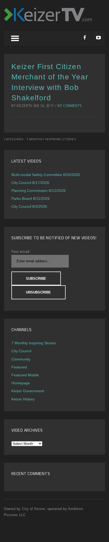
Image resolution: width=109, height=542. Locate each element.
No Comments (69, 105)
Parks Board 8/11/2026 (30, 198)
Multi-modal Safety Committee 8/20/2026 (45, 175)
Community (20, 359)
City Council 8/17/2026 (30, 182)
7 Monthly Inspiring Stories (51, 139)
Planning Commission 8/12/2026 (38, 190)
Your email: (20, 251)
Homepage (20, 383)
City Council (21, 351)
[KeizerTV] (48, 19)
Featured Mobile (25, 375)
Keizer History (23, 399)
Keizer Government (27, 391)
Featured (19, 367)
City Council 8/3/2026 (29, 206)
